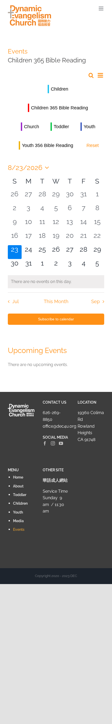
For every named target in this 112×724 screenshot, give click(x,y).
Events (18, 51)
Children (59, 89)
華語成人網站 (55, 480)
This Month (56, 301)
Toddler (61, 126)
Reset (92, 145)
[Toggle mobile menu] (101, 8)
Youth (89, 126)
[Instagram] (53, 443)
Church (31, 126)
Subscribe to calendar (56, 319)
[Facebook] (45, 443)
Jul (15, 301)
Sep (95, 301)
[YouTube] (61, 443)
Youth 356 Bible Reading (47, 145)
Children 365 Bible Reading (59, 107)
